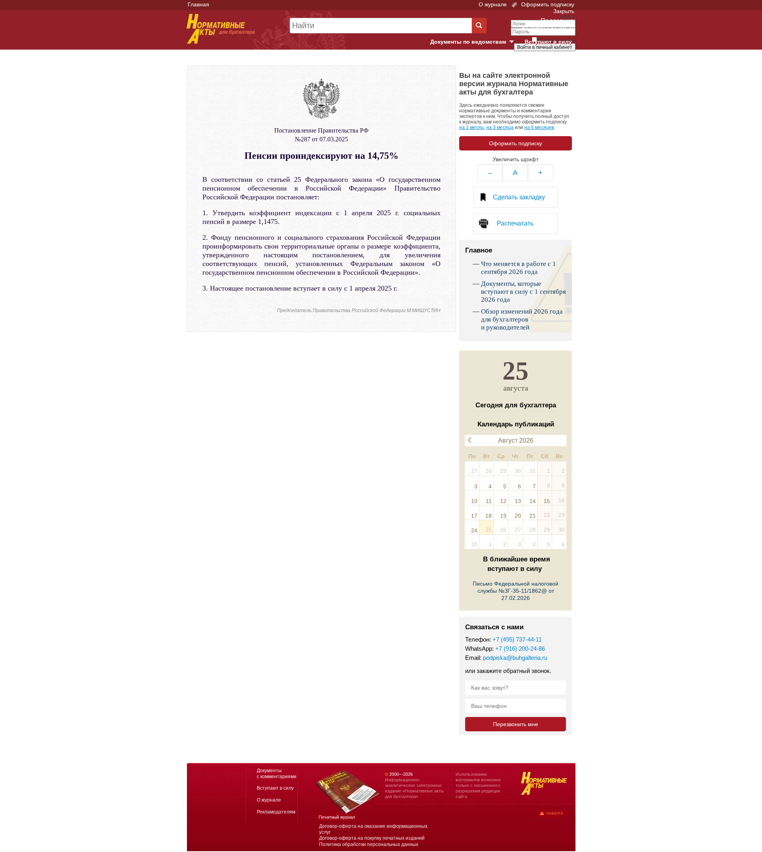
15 (547, 501)
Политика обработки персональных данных (368, 844)
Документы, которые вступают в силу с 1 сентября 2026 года (523, 291)
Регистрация (558, 61)
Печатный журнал (337, 817)
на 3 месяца (500, 127)
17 (474, 516)
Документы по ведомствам (475, 42)
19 (503, 516)
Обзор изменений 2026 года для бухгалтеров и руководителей (522, 319)
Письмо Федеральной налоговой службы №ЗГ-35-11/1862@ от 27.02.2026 (515, 590)
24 (474, 530)
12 (503, 501)
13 (518, 501)
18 (488, 516)
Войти (530, 61)
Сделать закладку (519, 197)
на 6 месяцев (539, 127)
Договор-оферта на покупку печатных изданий (372, 838)
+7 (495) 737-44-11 (517, 639)
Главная (198, 4)
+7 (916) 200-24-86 (520, 648)
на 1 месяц (471, 127)
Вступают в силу (548, 42)
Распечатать (515, 223)
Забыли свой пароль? (546, 54)
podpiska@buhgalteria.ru (515, 657)
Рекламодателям (276, 812)
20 (518, 516)
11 (489, 501)
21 (532, 516)
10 (474, 501)
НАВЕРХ (554, 813)
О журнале (493, 4)
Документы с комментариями (276, 773)
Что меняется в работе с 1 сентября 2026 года (518, 268)
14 (532, 501)
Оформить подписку (547, 4)
